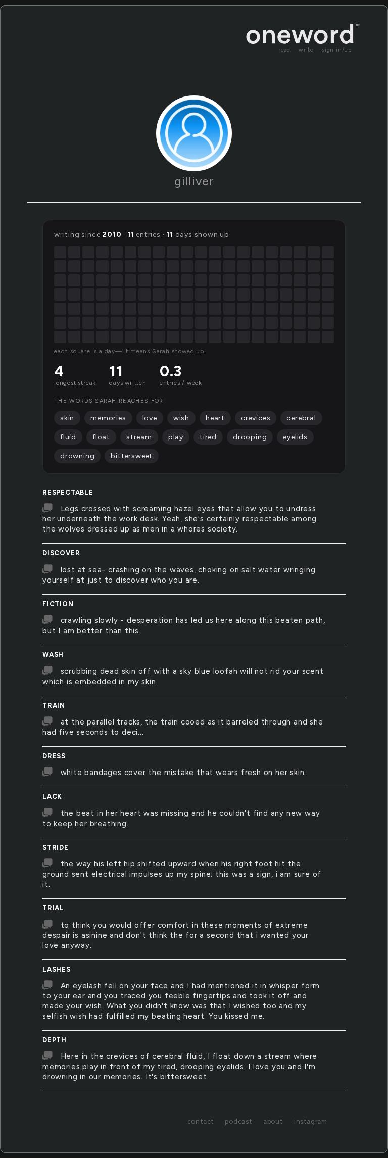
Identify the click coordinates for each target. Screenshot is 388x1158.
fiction (58, 604)
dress (54, 756)
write (306, 49)
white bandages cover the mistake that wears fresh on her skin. (184, 772)
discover (61, 553)
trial (53, 908)
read (284, 49)
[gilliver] (194, 133)
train (53, 705)
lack (52, 796)
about (273, 1121)
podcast (238, 1121)
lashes (56, 969)
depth (54, 1040)
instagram (310, 1121)
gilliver (194, 181)
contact (200, 1121)
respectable (67, 492)
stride (55, 847)
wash (53, 654)
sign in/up (337, 49)
